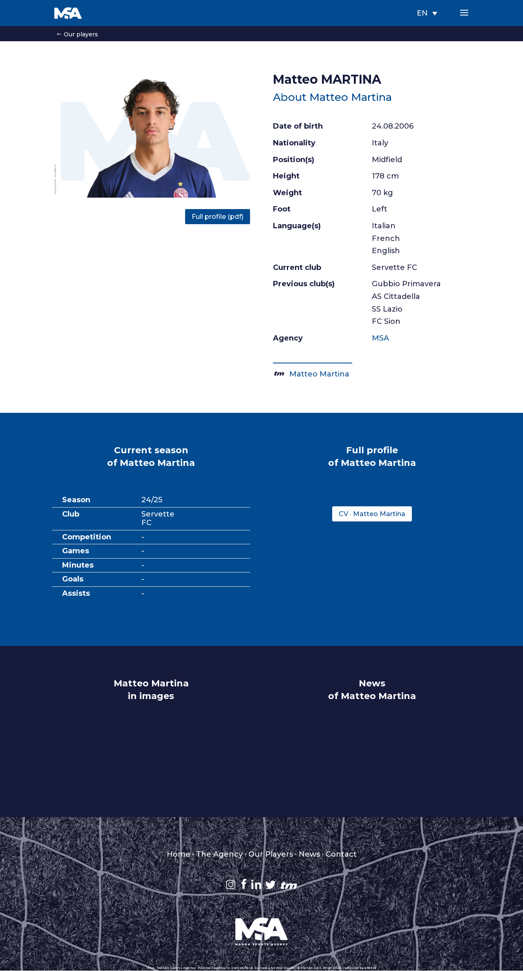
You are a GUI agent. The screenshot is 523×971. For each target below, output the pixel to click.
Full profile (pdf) (218, 216)
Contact (341, 854)
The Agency (219, 854)
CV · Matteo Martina (372, 514)
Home (178, 854)
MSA (380, 338)
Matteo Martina (317, 374)
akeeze (370, 968)
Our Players (270, 854)
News (309, 854)
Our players (81, 34)
